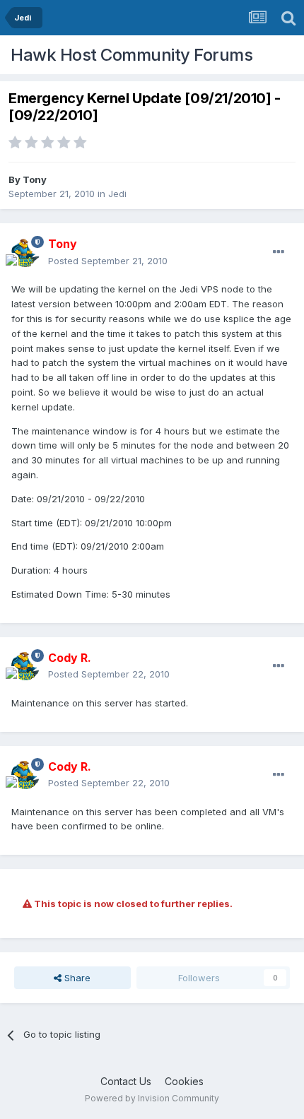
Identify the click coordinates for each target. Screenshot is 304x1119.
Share (76, 977)
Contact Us (125, 1081)
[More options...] (278, 252)
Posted (108, 260)
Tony (35, 179)
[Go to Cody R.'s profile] (25, 666)
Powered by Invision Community (152, 1098)
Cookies (184, 1081)
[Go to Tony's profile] (25, 253)
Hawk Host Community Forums (131, 55)
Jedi (117, 193)
